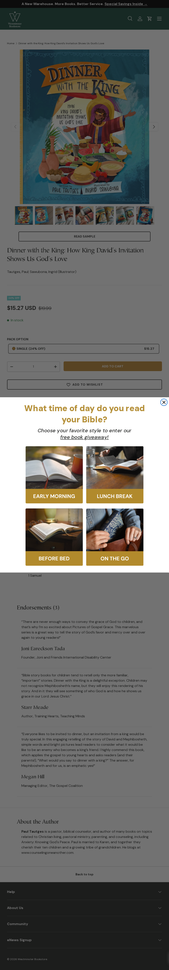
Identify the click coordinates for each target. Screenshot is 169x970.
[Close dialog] (164, 402)
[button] (54, 475)
